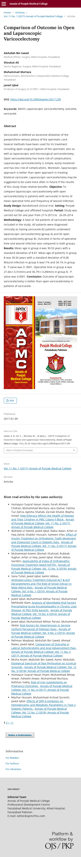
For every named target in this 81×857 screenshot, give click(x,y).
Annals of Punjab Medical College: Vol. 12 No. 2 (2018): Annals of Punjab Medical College (40, 712)
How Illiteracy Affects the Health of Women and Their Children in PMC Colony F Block (42, 517)
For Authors (12, 763)
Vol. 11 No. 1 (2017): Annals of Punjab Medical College (33, 16)
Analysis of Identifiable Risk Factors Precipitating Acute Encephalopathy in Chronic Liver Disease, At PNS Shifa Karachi (44, 606)
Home (7, 12)
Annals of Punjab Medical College (28, 3)
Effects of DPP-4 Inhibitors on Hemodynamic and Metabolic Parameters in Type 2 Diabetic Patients (43, 704)
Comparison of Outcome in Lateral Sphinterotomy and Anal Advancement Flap (43, 646)
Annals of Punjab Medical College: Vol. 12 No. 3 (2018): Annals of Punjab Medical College (43, 568)
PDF (11, 400)
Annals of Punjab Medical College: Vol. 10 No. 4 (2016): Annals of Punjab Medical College (41, 614)
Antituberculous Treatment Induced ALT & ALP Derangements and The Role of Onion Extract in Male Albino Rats (41, 583)
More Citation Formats (19, 450)
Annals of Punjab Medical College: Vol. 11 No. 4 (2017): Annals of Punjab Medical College (41, 689)
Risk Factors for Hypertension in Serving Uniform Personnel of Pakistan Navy (40, 627)
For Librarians (13, 769)
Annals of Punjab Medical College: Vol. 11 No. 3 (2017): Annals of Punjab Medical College (43, 545)
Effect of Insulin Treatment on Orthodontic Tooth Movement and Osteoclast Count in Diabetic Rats (43, 538)
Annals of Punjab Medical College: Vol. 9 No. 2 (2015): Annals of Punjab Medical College (43, 632)
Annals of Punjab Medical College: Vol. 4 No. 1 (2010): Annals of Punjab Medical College (39, 591)
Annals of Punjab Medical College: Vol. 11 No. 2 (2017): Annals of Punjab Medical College (42, 523)
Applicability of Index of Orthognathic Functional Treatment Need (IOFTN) (40, 563)
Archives (20, 12)
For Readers (12, 757)
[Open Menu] (4, 4)
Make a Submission (20, 735)
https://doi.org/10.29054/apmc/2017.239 (35, 99)
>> (12, 722)
